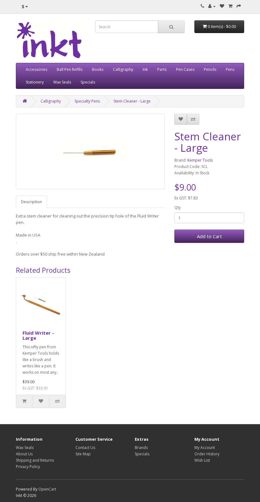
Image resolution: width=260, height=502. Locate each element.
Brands (141, 447)
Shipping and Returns (35, 460)
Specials (88, 82)
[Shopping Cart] (230, 6)
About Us (24, 454)
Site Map (83, 454)
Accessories (36, 69)
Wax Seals (62, 82)
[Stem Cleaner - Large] (90, 151)
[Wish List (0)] (222, 6)
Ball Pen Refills (69, 69)
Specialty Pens (87, 101)
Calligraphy (123, 69)
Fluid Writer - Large (38, 335)
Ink (145, 69)
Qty (177, 207)
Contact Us (85, 447)
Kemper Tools (200, 160)
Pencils (210, 69)
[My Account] (212, 6)
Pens (230, 69)
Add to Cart (209, 236)
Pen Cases (185, 69)
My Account (204, 447)
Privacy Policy (28, 466)
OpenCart (47, 489)
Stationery (35, 82)
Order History (206, 454)
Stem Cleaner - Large (132, 101)
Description (31, 201)
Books (97, 69)
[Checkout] (239, 6)
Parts (161, 69)
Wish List (202, 460)
